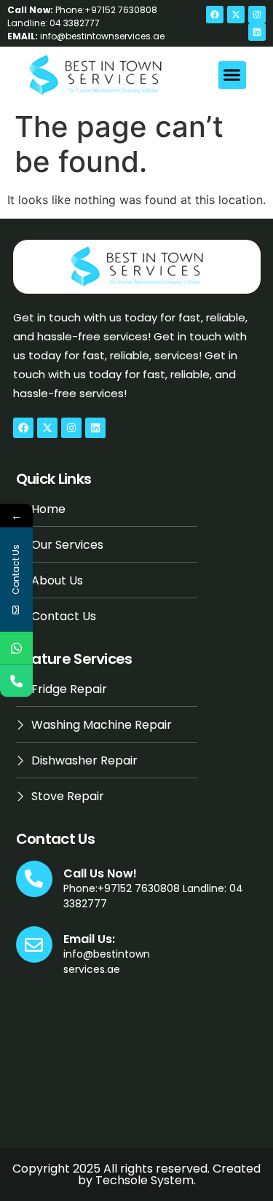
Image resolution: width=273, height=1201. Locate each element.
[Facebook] (214, 14)
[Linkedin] (257, 32)
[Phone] (16, 681)
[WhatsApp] (16, 648)
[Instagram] (257, 14)
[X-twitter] (236, 14)
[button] (232, 75)
